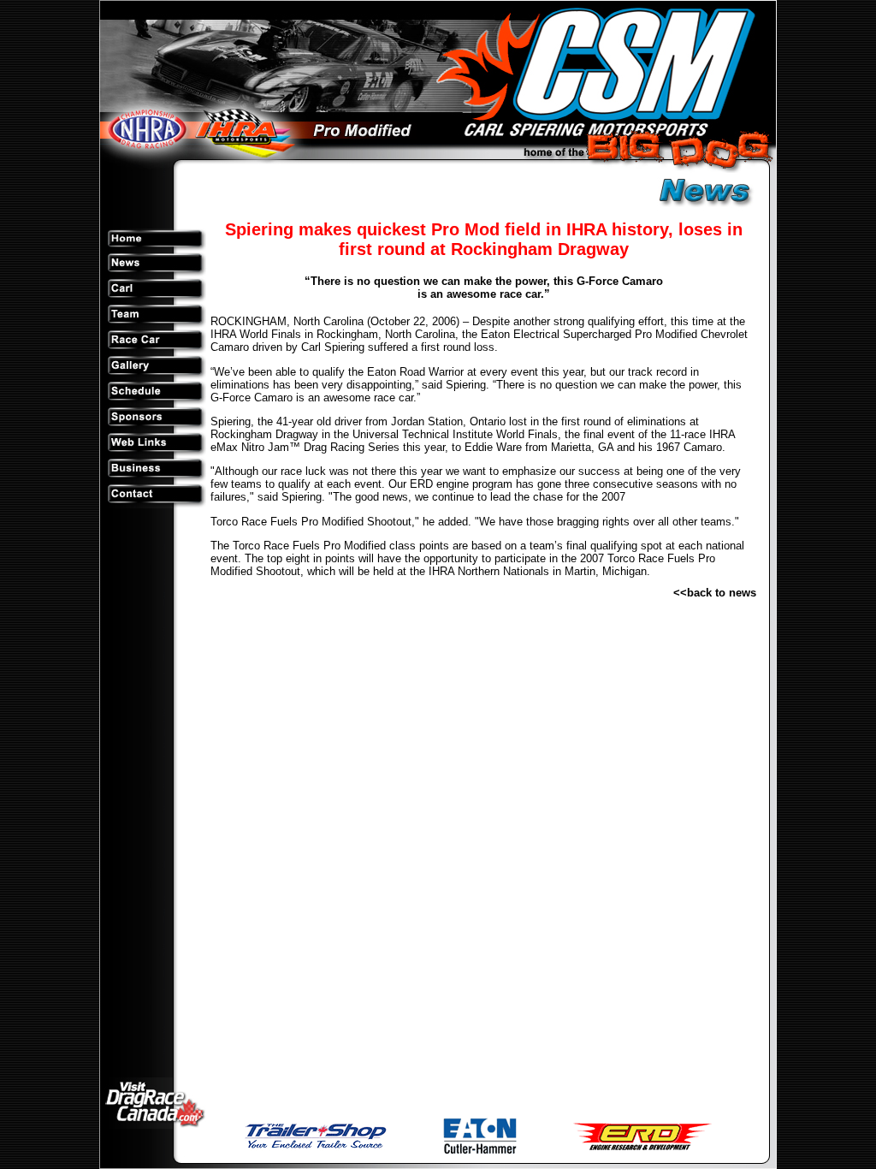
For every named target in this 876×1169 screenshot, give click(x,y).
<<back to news (714, 592)
